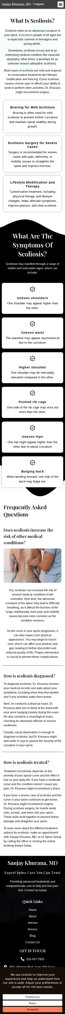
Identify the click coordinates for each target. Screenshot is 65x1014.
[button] (61, 4)
